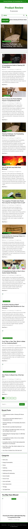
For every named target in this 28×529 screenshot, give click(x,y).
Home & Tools (6, 478)
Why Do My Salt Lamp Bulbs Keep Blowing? (13, 1)
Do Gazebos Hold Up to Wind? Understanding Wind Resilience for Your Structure (13, 306)
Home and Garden (7, 232)
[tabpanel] (14, 509)
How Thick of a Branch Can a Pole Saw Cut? (12, 450)
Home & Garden (6, 41)
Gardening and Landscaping (9, 371)
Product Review (14, 7)
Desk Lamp (5, 459)
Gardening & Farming (7, 338)
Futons (4, 465)
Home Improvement (7, 62)
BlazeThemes (15, 526)
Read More (4, 84)
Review (4, 69)
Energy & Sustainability (8, 197)
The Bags (5, 486)
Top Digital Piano (6, 489)
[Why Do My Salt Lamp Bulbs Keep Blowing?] (14, 36)
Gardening (5, 267)
